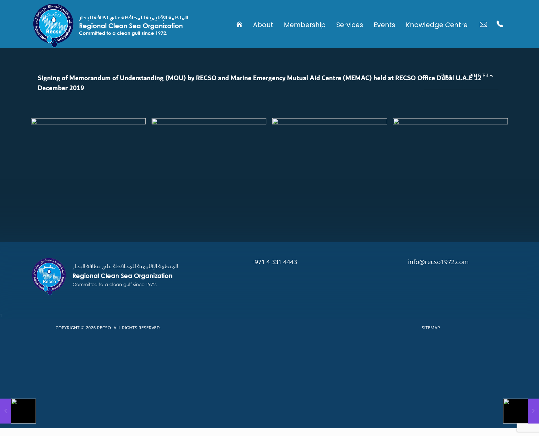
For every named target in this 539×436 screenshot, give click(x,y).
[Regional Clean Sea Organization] (111, 24)
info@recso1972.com (438, 262)
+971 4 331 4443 (274, 262)
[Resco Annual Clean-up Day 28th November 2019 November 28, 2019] (18, 411)
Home (447, 75)
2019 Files (481, 75)
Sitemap (431, 328)
